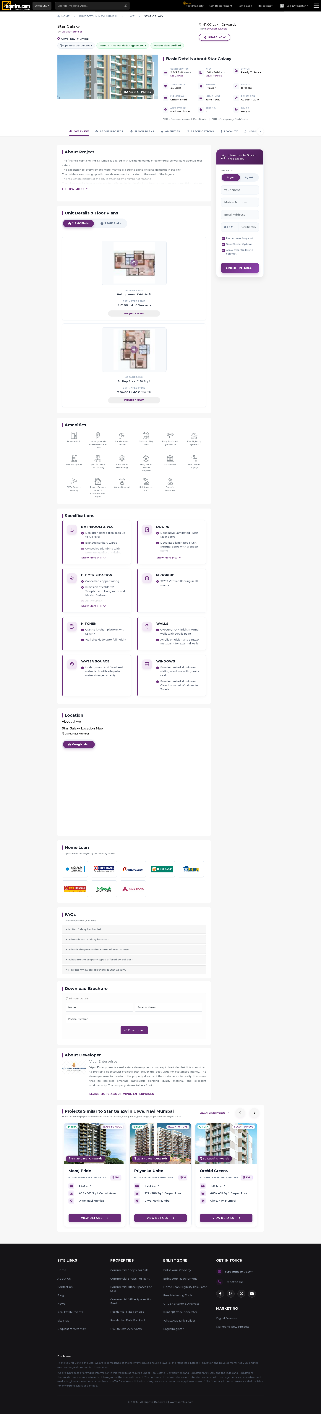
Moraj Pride (79, 1171)
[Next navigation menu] (260, 131)
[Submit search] (125, 5)
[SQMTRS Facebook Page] (220, 1294)
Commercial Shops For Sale (129, 1270)
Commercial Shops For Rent (130, 1278)
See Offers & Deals (216, 28)
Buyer (231, 177)
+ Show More (73, 189)
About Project (111, 131)
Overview (81, 131)
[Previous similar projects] (240, 1113)
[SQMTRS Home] (16, 6)
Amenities (172, 131)
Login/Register (173, 1329)
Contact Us (65, 1287)
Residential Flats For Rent (127, 1320)
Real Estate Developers (126, 1328)
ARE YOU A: (227, 170)
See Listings (176, 75)
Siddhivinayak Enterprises (219, 1177)
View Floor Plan (214, 75)
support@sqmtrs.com (239, 1271)
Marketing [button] (264, 5)
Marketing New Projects (232, 1326)
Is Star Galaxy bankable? (84, 929)
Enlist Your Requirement (180, 1278)
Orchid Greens (214, 1171)
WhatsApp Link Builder (179, 1320)
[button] (294, 6)
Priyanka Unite (148, 1171)
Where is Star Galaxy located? (88, 939)
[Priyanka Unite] (160, 1143)
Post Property (194, 4)
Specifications (202, 131)
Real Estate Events (70, 1312)
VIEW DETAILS (92, 1217)
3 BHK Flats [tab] (112, 223)
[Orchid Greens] (226, 1143)
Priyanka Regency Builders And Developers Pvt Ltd (155, 1177)
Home (61, 1270)
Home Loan (244, 5)
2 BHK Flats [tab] (80, 223)
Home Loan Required (239, 238)
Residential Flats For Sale (127, 1311)
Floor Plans (144, 131)
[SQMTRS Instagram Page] (231, 1294)
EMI (117, 1177)
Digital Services (226, 1318)
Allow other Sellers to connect (239, 251)
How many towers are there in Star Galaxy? (97, 969)
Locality (230, 131)
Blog (60, 1295)
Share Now (217, 37)
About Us (64, 1278)
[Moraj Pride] (95, 1143)
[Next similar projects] (254, 1113)
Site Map (63, 1320)
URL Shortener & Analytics (181, 1303)
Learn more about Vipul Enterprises (121, 1094)
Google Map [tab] (80, 744)
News (61, 1303)
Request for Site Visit (71, 1329)
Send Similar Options (239, 243)
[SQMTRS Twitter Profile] (241, 1294)
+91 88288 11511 (234, 1282)
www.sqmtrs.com (182, 1401)
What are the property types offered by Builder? (100, 959)
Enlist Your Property (177, 1270)
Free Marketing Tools (177, 1295)
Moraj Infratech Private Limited (88, 1177)
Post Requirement (220, 5)
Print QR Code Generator (180, 1312)
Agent (249, 177)
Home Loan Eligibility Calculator (185, 1287)
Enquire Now (134, 313)
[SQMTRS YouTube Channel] (252, 1294)
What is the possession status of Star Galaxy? (98, 949)
